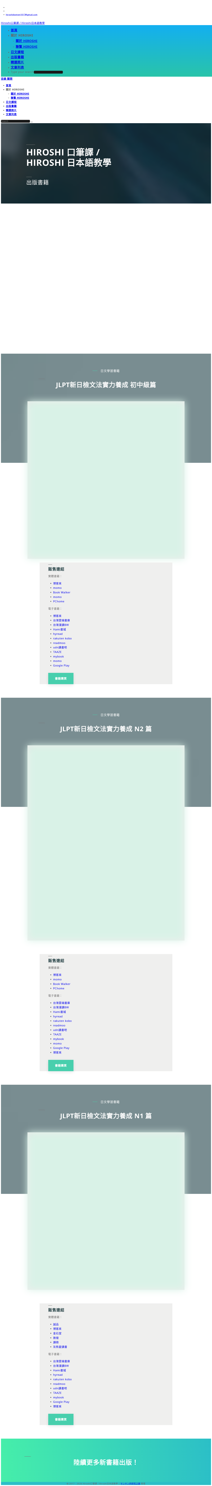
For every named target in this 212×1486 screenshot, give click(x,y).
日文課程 (11, 102)
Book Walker (61, 592)
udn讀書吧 (60, 647)
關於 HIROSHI (20, 93)
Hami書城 (59, 629)
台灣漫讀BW (61, 625)
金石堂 (57, 1333)
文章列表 (11, 114)
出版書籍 (11, 106)
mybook (58, 656)
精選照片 (11, 110)
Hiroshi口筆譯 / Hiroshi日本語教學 (23, 23)
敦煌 (56, 1338)
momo (57, 588)
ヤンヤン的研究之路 (130, 1483)
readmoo (59, 643)
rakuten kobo (62, 638)
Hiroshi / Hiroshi (69, 157)
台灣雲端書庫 (61, 620)
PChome (58, 601)
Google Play (61, 665)
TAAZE (57, 652)
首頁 (8, 85)
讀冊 (56, 1342)
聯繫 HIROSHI (20, 97)
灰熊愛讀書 (60, 1347)
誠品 (56, 1324)
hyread (58, 634)
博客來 (57, 583)
